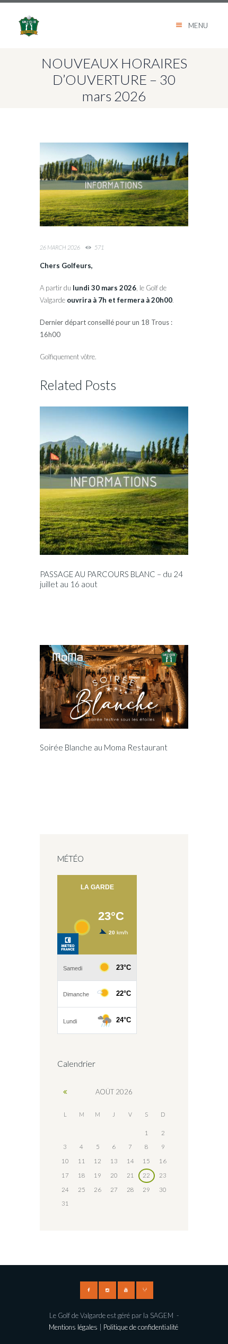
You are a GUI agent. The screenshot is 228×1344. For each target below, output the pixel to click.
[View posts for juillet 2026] (65, 1091)
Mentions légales (73, 1327)
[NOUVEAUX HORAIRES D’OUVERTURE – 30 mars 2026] (114, 184)
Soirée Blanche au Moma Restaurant (104, 747)
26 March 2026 (60, 247)
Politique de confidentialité (141, 1327)
